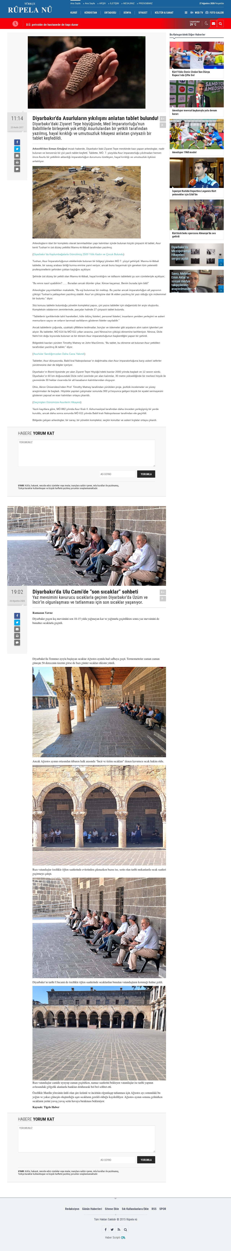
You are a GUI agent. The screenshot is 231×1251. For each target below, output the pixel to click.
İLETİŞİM (114, 3)
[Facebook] (17, 142)
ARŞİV (102, 3)
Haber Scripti (112, 1237)
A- (163, 125)
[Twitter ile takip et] (112, 1229)
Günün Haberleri (92, 1209)
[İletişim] (213, 23)
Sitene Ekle (112, 1209)
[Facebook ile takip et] (105, 1229)
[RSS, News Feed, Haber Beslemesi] (119, 1229)
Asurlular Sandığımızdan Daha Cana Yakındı (58, 353)
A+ (163, 118)
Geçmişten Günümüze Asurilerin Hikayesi (56, 402)
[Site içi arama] (220, 23)
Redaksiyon (72, 1209)
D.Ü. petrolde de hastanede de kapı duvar (52, 23)
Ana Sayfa (75, 3)
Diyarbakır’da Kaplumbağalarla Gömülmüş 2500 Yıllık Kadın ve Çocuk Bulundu (78, 254)
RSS (154, 1209)
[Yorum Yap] (17, 169)
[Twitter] (17, 149)
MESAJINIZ (128, 3)
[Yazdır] (17, 162)
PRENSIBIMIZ (145, 3)
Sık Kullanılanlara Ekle (135, 1209)
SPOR (162, 1209)
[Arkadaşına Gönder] (17, 156)
